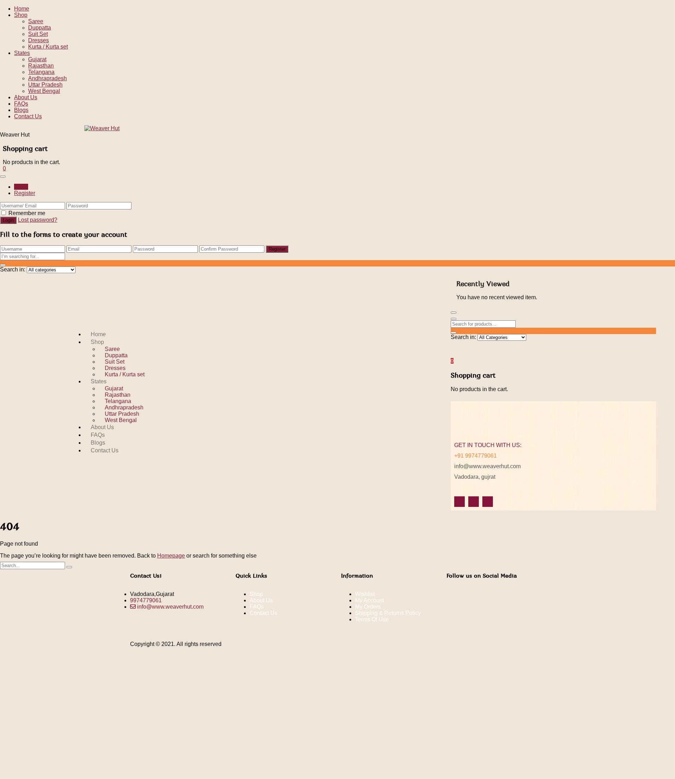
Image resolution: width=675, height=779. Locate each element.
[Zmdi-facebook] (459, 501)
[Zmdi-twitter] (473, 501)
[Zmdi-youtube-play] (487, 501)
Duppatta (39, 28)
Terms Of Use (372, 619)
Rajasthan (41, 66)
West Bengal (44, 91)
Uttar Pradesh (45, 85)
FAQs (21, 104)
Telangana (41, 72)
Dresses (38, 40)
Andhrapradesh (47, 78)
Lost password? (37, 220)
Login (21, 187)
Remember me (26, 213)
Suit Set (38, 34)
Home (21, 9)
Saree (35, 21)
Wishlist (365, 594)
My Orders (368, 607)
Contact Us (28, 116)
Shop (20, 15)
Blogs (21, 110)
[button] (4, 168)
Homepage (171, 556)
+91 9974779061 (475, 456)
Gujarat (37, 59)
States (22, 53)
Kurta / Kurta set (48, 47)
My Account (369, 600)
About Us (25, 97)
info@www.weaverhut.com (487, 466)
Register (24, 193)
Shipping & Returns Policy (388, 613)
